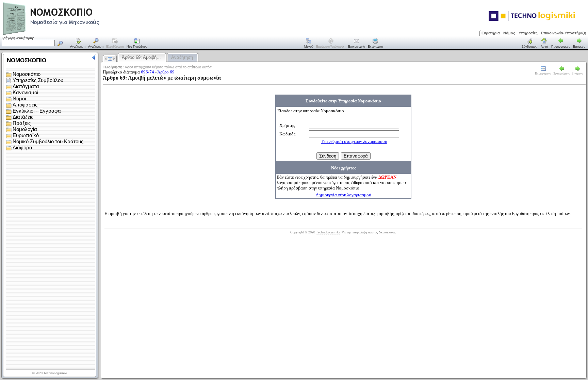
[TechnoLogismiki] (78, 34)
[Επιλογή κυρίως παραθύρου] (78, 43)
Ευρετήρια (490, 33)
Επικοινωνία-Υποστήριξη (563, 33)
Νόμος (509, 33)
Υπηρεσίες (528, 33)
